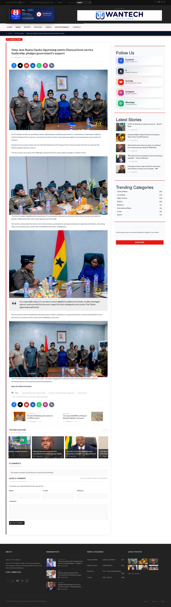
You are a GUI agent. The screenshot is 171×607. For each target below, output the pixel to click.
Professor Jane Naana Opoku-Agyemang (61, 393)
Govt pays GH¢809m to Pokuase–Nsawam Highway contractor (75, 417)
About (146, 601)
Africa (49, 27)
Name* (11, 491)
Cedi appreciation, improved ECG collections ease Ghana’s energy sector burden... (91, 453)
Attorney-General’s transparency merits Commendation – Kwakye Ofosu (70, 563)
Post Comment (17, 523)
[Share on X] (20, 65)
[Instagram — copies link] (45, 65)
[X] (156, 2)
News (18, 27)
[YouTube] (159, 2)
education (61, 582)
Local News (139, 195)
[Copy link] (51, 65)
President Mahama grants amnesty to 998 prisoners (40, 417)
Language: (71, 2)
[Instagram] (162, 2)
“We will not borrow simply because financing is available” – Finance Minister (58, 452)
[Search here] (162, 28)
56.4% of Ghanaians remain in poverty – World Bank (145, 125)
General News (19, 33)
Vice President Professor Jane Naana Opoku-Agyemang (30, 397)
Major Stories (139, 198)
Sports (27, 27)
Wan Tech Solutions (41, 601)
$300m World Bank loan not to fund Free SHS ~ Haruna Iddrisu (69, 586)
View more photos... (134, 573)
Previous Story (31, 413)
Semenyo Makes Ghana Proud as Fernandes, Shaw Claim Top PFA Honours (144, 136)
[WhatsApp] (164, 2)
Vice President (82, 393)
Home (9, 27)
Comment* (13, 501)
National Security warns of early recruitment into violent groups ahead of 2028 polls (144, 146)
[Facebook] (154, 2)
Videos (163, 601)
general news (62, 559)
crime (59, 571)
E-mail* (45, 491)
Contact (60, 2)
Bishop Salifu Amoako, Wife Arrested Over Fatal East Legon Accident (69, 575)
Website (80, 491)
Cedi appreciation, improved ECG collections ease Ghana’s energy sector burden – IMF (144, 167)
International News (139, 208)
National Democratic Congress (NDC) (34, 393)
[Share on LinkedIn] (32, 65)
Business (139, 205)
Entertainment (62, 27)
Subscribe (139, 242)
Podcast (38, 27)
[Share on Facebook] (14, 65)
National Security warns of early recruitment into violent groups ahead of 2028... (24, 453)
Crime (139, 211)
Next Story (66, 413)
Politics (139, 201)
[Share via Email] (26, 65)
